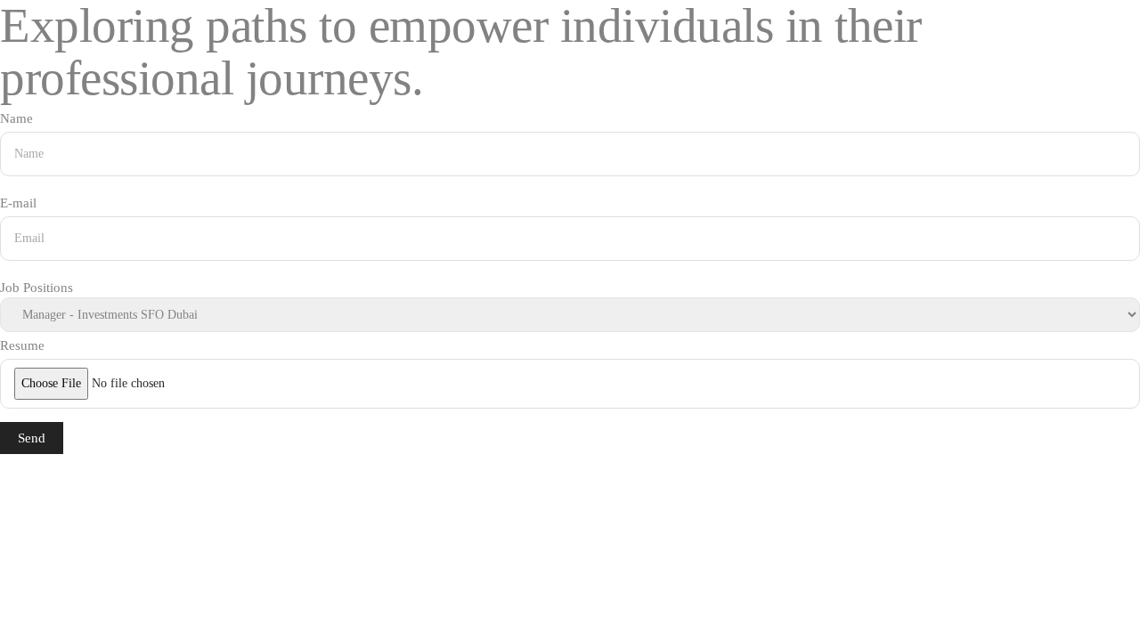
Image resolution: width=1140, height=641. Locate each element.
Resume (22, 345)
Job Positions (36, 287)
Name (16, 118)
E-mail (18, 203)
